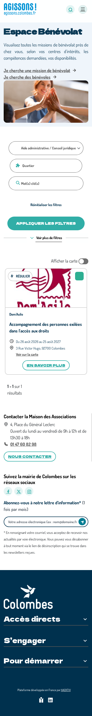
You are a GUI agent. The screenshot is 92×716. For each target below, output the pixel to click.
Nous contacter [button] (30, 456)
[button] (70, 9)
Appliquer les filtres (46, 223)
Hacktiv (66, 690)
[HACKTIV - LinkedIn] (50, 700)
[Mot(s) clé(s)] (17, 182)
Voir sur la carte (27, 354)
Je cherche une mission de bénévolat (37, 70)
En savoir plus (46, 365)
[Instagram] (29, 491)
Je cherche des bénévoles (27, 77)
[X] (18, 491)
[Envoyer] (82, 521)
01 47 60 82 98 (23, 444)
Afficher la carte (65, 261)
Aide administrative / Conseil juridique (48, 148)
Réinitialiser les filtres (46, 204)
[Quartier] (17, 165)
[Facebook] (8, 491)
